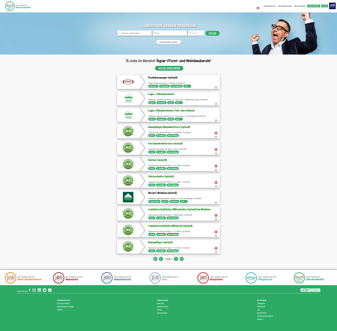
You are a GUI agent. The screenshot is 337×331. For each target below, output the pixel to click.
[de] (258, 8)
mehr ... (187, 86)
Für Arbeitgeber (285, 6)
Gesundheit (161, 136)
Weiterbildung (176, 86)
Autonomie (161, 103)
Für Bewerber (300, 6)
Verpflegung (164, 86)
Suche (213, 33)
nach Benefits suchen (168, 42)
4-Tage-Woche (154, 201)
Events (170, 103)
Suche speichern (169, 68)
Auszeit (152, 103)
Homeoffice (153, 86)
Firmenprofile (270, 6)
